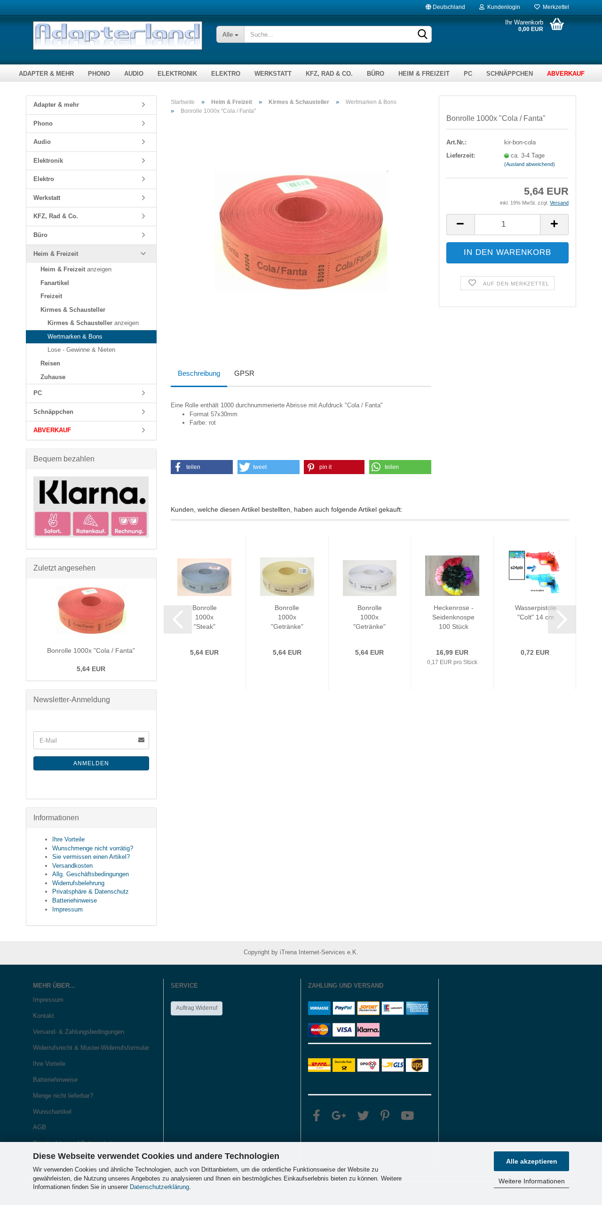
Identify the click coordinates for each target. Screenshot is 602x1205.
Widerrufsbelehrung (78, 883)
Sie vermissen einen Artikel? (91, 856)
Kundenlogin (502, 5)
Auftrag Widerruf (196, 1008)
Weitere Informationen (532, 1181)
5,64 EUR (91, 669)
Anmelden (91, 763)
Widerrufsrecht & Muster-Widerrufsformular (91, 1047)
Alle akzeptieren (531, 1161)
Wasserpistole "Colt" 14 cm (535, 612)
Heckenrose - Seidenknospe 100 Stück (453, 617)
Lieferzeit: (460, 155)
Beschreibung (199, 373)
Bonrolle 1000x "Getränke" (287, 617)
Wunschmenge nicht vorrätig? (92, 848)
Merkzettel (554, 5)
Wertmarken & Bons (75, 336)
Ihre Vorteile (68, 839)
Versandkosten (72, 865)
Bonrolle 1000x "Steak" (204, 617)
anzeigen (75, 269)
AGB (39, 1127)
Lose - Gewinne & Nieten (81, 349)
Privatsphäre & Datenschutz (90, 891)
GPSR (244, 373)
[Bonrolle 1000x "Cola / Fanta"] (301, 227)
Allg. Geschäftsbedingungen (90, 874)
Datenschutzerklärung (159, 1186)
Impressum (67, 909)
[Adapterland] (117, 35)
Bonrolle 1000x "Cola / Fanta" (91, 650)
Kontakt (43, 1015)
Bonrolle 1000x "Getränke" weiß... (369, 617)
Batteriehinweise (74, 900)
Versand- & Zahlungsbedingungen (78, 1031)
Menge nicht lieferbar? (63, 1095)
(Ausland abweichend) (529, 164)
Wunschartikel (52, 1111)
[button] (202, 467)
